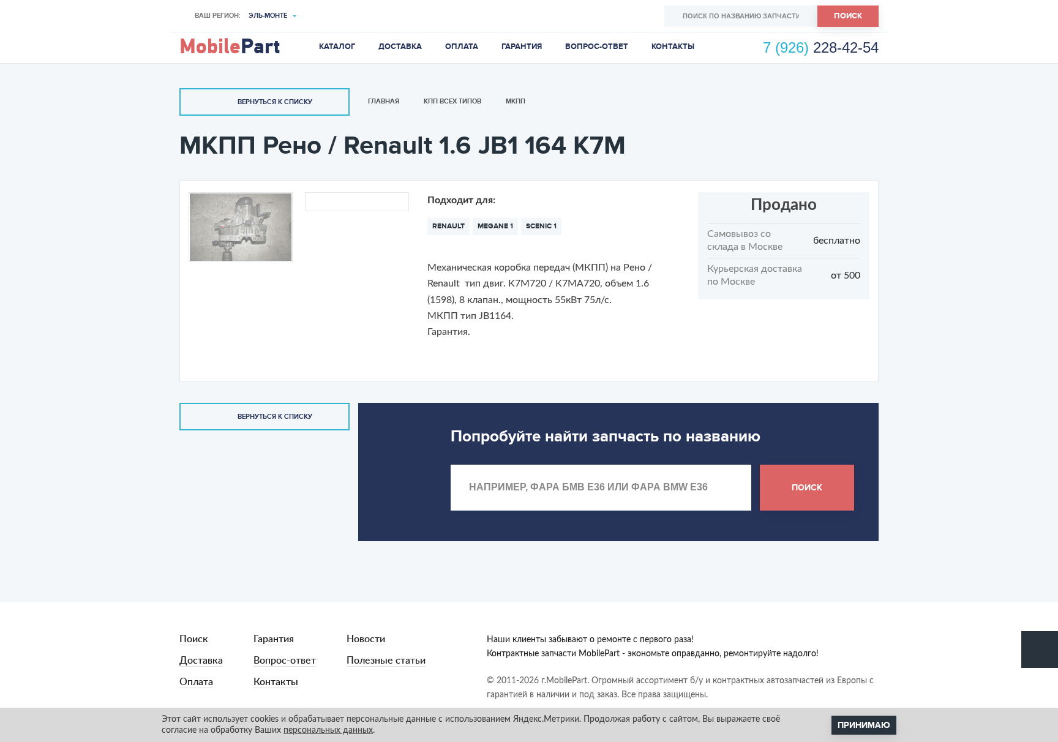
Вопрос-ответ (596, 46)
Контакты (672, 46)
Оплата (461, 46)
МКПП (515, 101)
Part (229, 47)
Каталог (337, 46)
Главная (383, 101)
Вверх (1039, 649)
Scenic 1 (541, 226)
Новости (366, 639)
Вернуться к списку (275, 102)
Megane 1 (495, 226)
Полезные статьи (386, 660)
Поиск (848, 16)
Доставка (400, 46)
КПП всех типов (452, 101)
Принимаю (864, 725)
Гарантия (521, 46)
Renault (448, 226)
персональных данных (328, 730)
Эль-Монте (268, 16)
